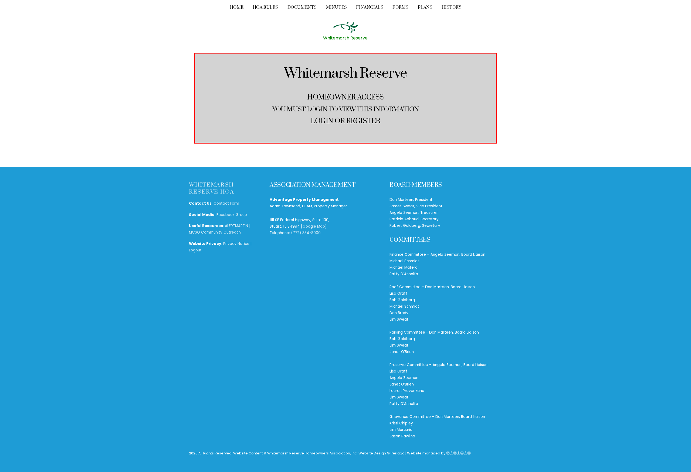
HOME (237, 7)
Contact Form (226, 203)
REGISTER (363, 121)
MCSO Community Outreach (215, 232)
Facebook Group (231, 214)
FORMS (400, 7)
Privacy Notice (236, 243)
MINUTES (336, 7)
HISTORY (451, 7)
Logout (195, 250)
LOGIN (322, 121)
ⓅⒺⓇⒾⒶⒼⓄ (458, 453)
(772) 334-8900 (306, 232)
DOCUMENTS (302, 7)
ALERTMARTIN (236, 225)
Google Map (314, 226)
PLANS (425, 7)
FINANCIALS (369, 7)
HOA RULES (265, 7)
